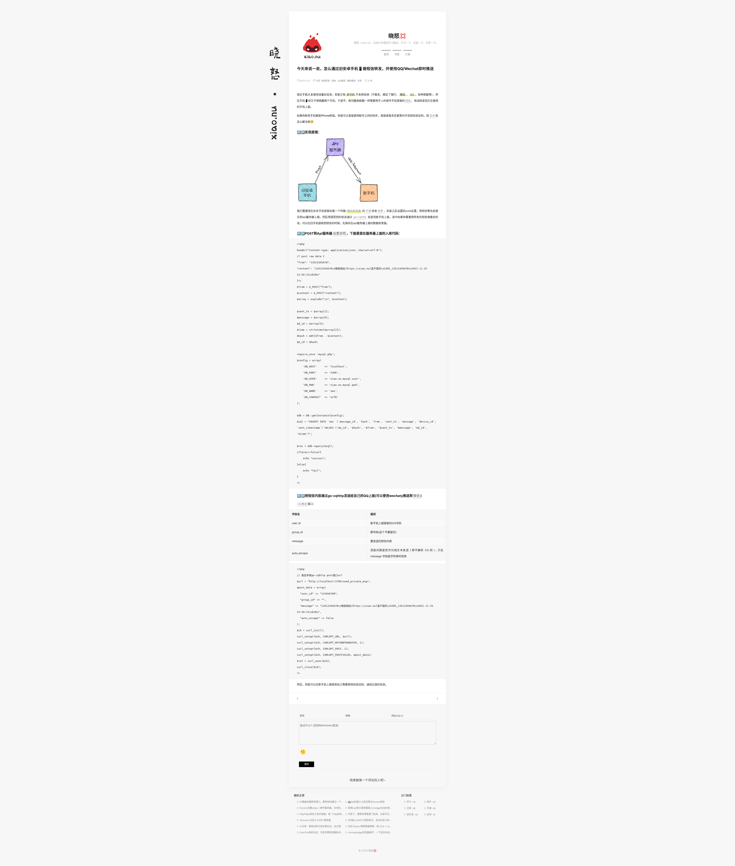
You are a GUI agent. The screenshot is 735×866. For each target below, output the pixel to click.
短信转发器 (354, 210)
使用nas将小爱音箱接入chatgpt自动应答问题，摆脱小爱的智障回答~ (383, 807)
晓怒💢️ (397, 36)
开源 (368, 210)
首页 (386, 54)
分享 (318, 80)
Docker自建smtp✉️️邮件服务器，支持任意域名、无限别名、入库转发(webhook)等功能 (344, 807)
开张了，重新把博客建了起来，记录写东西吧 (371, 814)
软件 (380, 210)
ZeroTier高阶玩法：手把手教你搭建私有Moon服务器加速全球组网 (334, 832)
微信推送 (351, 80)
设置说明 (339, 233)
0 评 (370, 80)
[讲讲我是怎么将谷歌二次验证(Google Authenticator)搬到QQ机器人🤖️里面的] (328, 699)
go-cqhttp (360, 217)
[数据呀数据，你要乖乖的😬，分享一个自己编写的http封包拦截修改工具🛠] (407, 699)
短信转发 (325, 80)
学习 (411, 801)
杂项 (431, 814)
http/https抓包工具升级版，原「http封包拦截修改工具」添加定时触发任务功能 (340, 814)
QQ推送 (341, 80)
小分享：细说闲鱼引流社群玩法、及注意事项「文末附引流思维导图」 (335, 826)
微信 (416, 496)
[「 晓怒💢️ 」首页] (312, 47)
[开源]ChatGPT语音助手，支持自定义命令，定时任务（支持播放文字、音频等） (389, 820)
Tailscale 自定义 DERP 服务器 (315, 820)
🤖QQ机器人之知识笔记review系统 (366, 801)
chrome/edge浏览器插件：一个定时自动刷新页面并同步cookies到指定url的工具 (389, 832)
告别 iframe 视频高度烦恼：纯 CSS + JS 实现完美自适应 (377, 826)
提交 (306, 764)
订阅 (407, 54)
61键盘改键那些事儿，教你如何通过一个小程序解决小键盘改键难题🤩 (336, 801)
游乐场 (412, 814)
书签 (396, 54)
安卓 (360, 80)
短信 (334, 80)
